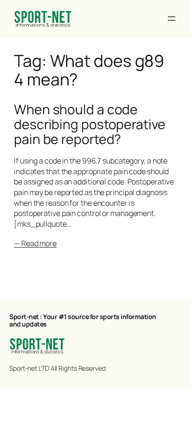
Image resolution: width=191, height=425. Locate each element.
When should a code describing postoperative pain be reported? (90, 124)
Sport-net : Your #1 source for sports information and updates (82, 320)
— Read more (35, 243)
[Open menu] (171, 18)
